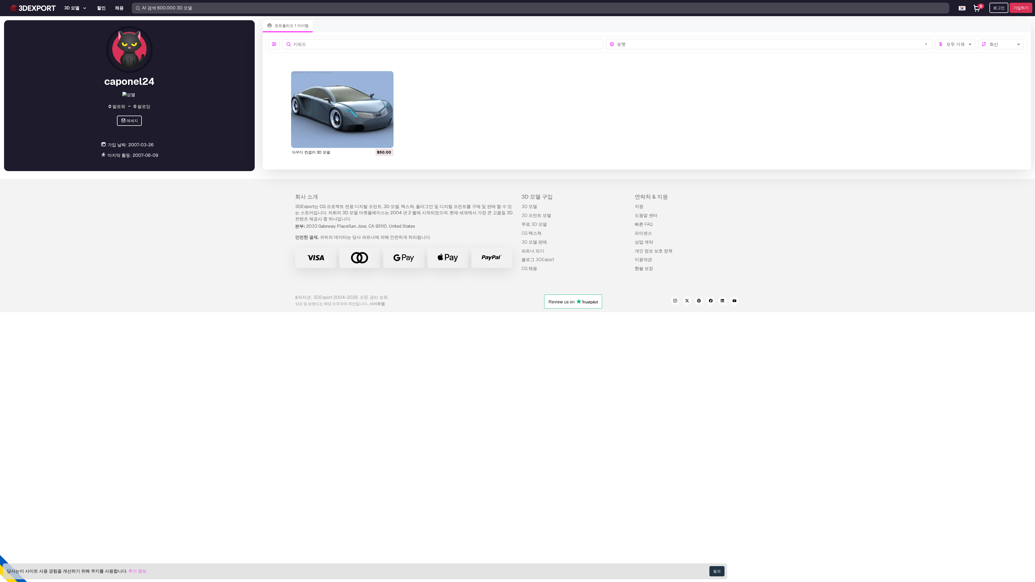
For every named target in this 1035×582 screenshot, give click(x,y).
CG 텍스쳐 (531, 233)
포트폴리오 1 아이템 (291, 25)
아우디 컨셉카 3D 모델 (311, 152)
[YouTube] (734, 301)
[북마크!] (386, 140)
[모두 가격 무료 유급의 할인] (955, 44)
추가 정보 (137, 571)
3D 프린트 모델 (536, 215)
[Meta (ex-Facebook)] (710, 301)
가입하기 (1021, 7)
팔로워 (116, 106)
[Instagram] (675, 301)
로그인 (999, 7)
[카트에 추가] (375, 140)
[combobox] (772, 44)
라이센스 (643, 233)
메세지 (132, 120)
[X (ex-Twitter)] (687, 301)
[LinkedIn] (722, 301)
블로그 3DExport (538, 259)
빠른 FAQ (644, 224)
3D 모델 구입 (537, 196)
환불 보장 (644, 268)
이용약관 (643, 259)
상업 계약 (644, 242)
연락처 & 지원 (651, 196)
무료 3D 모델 (534, 224)
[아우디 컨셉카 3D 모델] (342, 109)
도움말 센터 (646, 215)
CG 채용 (529, 268)
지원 (639, 206)
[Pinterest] (699, 301)
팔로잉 (141, 106)
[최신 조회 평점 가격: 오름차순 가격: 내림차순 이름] (1001, 44)
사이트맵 (377, 303)
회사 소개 (306, 196)
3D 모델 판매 (534, 242)
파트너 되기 (533, 251)
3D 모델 (529, 206)
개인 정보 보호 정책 (653, 251)
